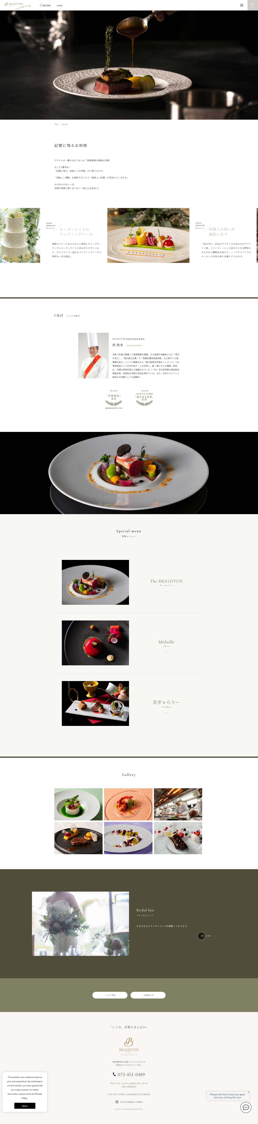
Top (56, 124)
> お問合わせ (148, 995)
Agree (25, 1105)
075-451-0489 (131, 1074)
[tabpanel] (129, 239)
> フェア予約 (110, 995)
